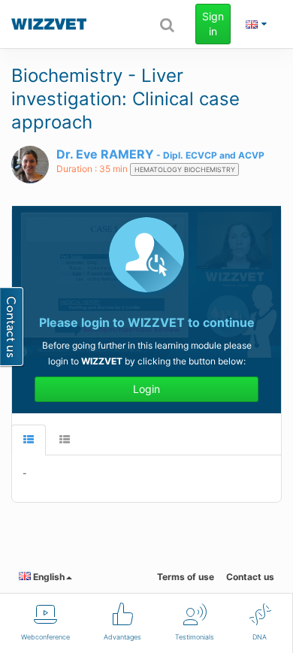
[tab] (28, 440)
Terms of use (185, 576)
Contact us (250, 576)
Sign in (213, 24)
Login (146, 388)
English (48, 576)
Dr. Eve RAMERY (105, 154)
